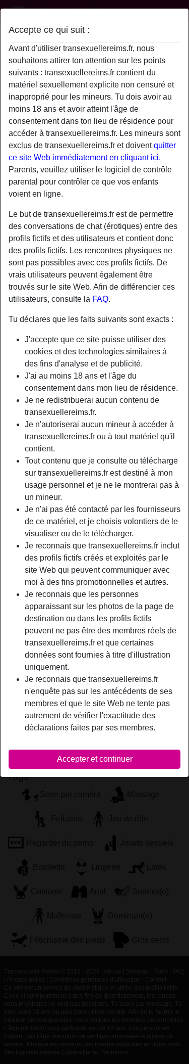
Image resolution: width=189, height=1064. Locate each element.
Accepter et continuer (95, 759)
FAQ (100, 299)
